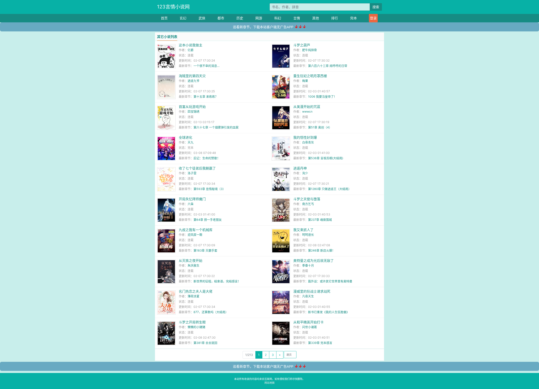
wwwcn (307, 111)
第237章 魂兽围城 (320, 219)
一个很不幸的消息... (206, 65)
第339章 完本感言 (320, 343)
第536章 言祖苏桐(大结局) (325, 158)
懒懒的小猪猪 (196, 327)
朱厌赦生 (193, 265)
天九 (190, 142)
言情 (296, 18)
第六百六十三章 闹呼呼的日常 (327, 65)
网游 (258, 18)
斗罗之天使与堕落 (306, 199)
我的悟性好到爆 (305, 137)
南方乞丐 (308, 204)
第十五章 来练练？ (205, 96)
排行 (334, 18)
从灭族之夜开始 (190, 260)
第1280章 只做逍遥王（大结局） (329, 189)
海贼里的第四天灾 (192, 76)
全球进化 (185, 137)
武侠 (202, 18)
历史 (239, 18)
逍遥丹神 (300, 168)
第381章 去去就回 (205, 343)
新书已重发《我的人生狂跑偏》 (328, 312)
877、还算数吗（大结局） (210, 312)
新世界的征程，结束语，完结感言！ (217, 281)
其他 (315, 18)
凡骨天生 (308, 296)
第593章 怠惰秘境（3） (209, 189)
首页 (164, 18)
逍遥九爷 (193, 80)
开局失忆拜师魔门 (192, 199)
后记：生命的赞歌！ (206, 158)
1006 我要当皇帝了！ (322, 96)
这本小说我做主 (190, 45)
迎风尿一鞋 (195, 234)
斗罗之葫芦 (301, 45)
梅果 (305, 80)
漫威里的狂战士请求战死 (311, 291)
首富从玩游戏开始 (192, 107)
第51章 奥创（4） (320, 127)
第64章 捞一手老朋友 (207, 219)
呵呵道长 (308, 234)
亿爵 (190, 50)
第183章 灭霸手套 (205, 250)
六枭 (190, 204)
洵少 (305, 173)
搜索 (375, 7)
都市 (220, 18)
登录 (373, 18)
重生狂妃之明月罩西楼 (310, 76)
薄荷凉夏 (193, 296)
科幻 (277, 18)
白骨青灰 (308, 142)
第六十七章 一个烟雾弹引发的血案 (216, 127)
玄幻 (183, 18)
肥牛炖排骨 (309, 50)
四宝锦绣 (193, 111)
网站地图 (269, 382)
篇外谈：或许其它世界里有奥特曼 (330, 281)
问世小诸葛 (309, 327)
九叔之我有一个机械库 (195, 230)
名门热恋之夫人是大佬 (195, 291)
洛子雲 (192, 173)
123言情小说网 (173, 7)
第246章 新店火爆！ (321, 250)
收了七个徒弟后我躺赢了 (197, 168)
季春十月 (308, 265)
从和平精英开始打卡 (308, 322)
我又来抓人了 (303, 230)
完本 (353, 18)
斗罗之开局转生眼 (192, 322)
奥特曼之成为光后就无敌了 (313, 260)
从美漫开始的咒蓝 (306, 107)
